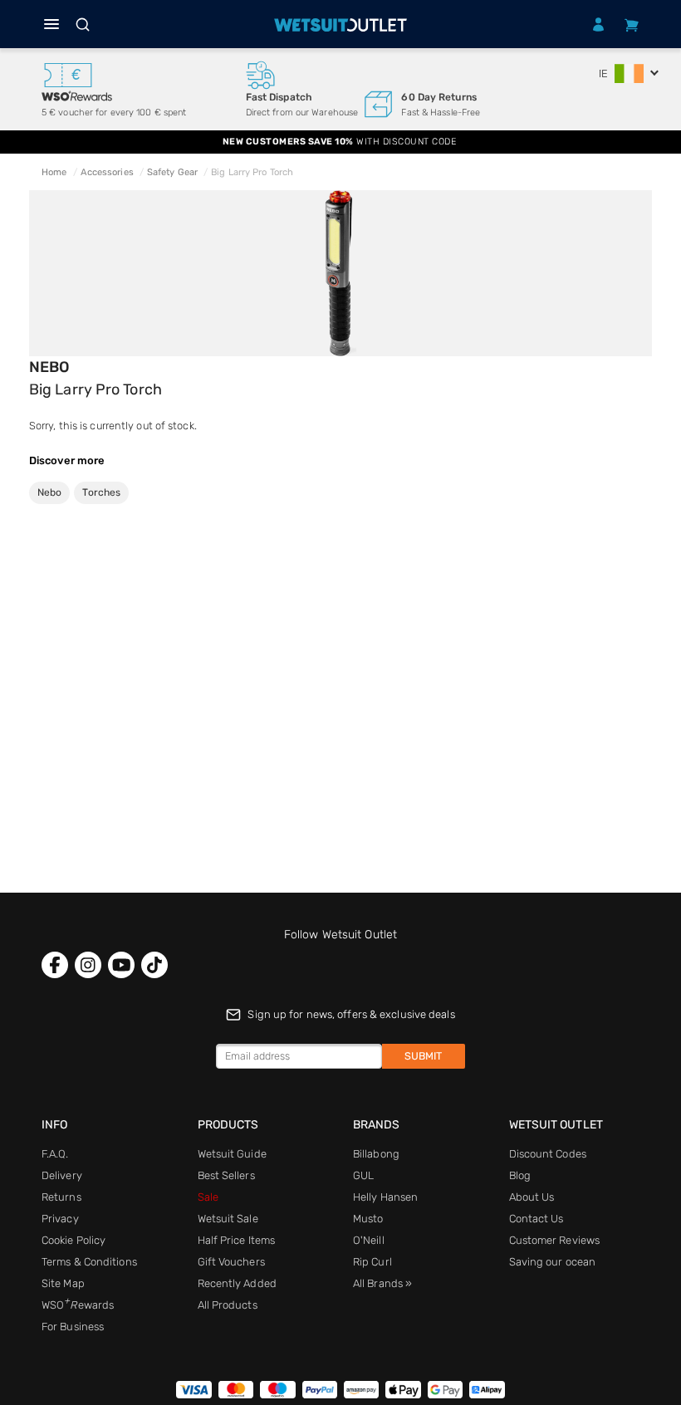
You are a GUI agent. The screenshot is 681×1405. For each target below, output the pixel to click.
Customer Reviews (554, 1240)
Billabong (376, 1154)
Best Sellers (226, 1175)
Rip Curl (372, 1262)
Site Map (63, 1283)
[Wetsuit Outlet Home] (340, 25)
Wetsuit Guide (232, 1154)
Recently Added (237, 1283)
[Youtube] (121, 965)
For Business (73, 1326)
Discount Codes (547, 1154)
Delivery (62, 1175)
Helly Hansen (385, 1197)
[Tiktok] (154, 965)
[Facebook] (55, 965)
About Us (532, 1197)
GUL (363, 1175)
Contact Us (536, 1218)
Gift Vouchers (231, 1262)
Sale (208, 1197)
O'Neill (369, 1240)
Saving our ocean (552, 1262)
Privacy (60, 1218)
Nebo (49, 367)
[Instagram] (88, 965)
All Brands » (382, 1283)
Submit (423, 1056)
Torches (101, 492)
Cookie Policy (73, 1240)
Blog (520, 1175)
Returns (61, 1197)
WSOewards (78, 1305)
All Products (227, 1305)
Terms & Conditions (89, 1262)
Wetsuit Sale (228, 1218)
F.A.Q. (55, 1154)
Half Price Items (237, 1240)
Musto (368, 1218)
